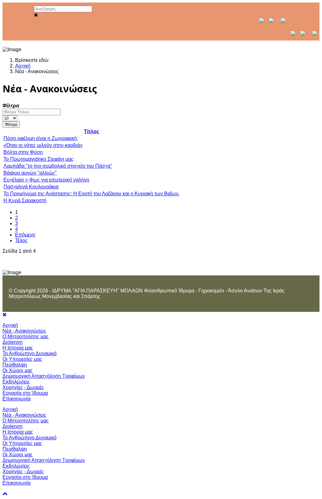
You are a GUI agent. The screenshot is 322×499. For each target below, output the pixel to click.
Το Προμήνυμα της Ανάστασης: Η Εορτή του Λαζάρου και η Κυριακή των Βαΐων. (91, 193)
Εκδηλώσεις (16, 381)
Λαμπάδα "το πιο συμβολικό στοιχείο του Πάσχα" (57, 166)
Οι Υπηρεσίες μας (22, 359)
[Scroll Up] (5, 493)
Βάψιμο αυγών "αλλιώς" (30, 173)
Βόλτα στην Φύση (23, 152)
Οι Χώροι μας (18, 370)
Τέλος (21, 240)
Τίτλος (91, 131)
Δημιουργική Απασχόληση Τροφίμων (44, 376)
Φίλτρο (11, 124)
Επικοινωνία (17, 398)
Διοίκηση (13, 342)
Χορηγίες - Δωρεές (23, 387)
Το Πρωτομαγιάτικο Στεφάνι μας (38, 159)
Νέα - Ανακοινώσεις (24, 331)
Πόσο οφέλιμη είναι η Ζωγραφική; (40, 138)
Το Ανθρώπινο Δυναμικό (30, 353)
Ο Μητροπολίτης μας (26, 336)
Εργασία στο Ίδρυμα (25, 393)
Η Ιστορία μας (18, 347)
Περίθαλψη (15, 364)
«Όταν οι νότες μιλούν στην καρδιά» (43, 145)
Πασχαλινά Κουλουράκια (30, 186)
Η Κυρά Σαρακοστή (25, 200)
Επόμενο (25, 234)
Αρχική (10, 325)
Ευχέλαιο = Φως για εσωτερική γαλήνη (46, 179)
